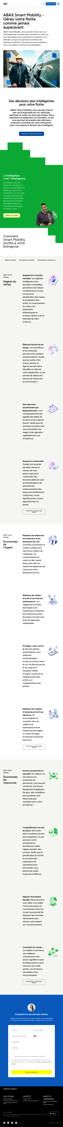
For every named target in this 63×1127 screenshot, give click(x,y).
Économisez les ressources (46, 260)
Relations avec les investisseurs (31, 1100)
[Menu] (58, 3)
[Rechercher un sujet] (43, 3)
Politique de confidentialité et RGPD (50, 1102)
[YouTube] (12, 1123)
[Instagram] (16, 1123)
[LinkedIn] (8, 1123)
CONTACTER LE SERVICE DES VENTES (31, 133)
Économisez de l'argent (26, 260)
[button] (57, 1113)
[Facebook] (4, 1123)
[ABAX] (5, 3)
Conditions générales (48, 1104)
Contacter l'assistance (10, 1088)
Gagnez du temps (10, 260)
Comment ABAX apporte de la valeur (10, 1103)
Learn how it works (11, 215)
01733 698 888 (7, 1112)
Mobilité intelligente (8, 1099)
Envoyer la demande (31, 1072)
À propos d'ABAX (27, 1099)
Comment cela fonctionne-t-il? (10, 1100)
